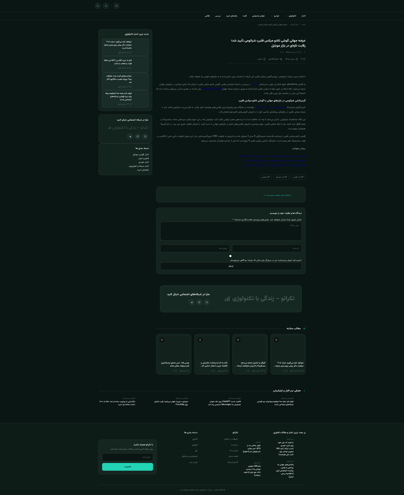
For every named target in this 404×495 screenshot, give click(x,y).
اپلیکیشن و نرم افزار (189, 456)
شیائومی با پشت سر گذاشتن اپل (270, 107)
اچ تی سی (193, 462)
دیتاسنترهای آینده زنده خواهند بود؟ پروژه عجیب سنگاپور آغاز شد (119, 79)
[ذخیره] (276, 339)
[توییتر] (207, 302)
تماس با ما (234, 450)
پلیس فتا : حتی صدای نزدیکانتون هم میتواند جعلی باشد (175, 364)
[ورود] (116, 6)
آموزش (194, 445)
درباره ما (234, 445)
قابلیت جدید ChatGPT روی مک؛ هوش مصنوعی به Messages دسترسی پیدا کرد (224, 403)
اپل (196, 450)
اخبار (304, 16)
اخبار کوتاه (295, 24)
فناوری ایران (143, 158)
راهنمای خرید (231, 16)
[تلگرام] (192, 302)
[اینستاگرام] (199, 302)
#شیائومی (265, 177)
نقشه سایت (233, 456)
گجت (245, 16)
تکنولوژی (292, 16)
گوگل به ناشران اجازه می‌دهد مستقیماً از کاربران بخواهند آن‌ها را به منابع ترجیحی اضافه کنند (250, 366)
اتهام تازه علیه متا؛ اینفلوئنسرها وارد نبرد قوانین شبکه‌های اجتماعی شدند (118, 96)
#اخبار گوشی (298, 177)
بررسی (218, 16)
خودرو (276, 16)
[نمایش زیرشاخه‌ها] (286, 16)
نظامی (207, 16)
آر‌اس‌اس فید (232, 462)
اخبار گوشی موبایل (141, 154)
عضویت (127, 466)
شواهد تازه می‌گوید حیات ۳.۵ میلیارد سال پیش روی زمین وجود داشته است (289, 366)
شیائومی (255, 84)
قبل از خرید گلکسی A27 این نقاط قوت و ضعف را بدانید (118, 62)
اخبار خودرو (144, 162)
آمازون (194, 439)
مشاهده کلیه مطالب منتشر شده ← (277, 195)
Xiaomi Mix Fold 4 (212, 89)
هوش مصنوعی (258, 16)
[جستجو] (98, 6)
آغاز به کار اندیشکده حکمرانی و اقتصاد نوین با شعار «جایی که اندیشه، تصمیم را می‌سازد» (214, 366)
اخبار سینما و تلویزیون (139, 166)
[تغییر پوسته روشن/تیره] (106, 6)
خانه (304, 24)
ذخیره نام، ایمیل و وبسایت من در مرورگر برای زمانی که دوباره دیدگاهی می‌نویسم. (266, 260)
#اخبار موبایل (281, 177)
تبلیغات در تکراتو (231, 439)
